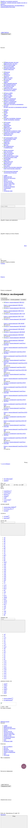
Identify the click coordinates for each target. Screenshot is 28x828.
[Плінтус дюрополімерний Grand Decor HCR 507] (15, 408)
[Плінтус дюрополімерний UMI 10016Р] (15, 319)
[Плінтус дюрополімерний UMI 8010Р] (15, 337)
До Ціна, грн (17, 484)
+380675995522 (5, 32)
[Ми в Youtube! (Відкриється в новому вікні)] (12, 19)
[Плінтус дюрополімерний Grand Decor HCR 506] (15, 392)
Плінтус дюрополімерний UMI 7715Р (14, 316)
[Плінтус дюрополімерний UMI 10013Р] (15, 326)
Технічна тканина (8, 182)
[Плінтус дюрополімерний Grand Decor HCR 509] (15, 442)
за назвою (23, 299)
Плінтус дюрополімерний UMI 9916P (14, 334)
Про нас (3, 5)
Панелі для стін (8, 181)
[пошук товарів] (13, 199)
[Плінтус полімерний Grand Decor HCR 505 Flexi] (15, 383)
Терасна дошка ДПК (9, 184)
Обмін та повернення (9, 752)
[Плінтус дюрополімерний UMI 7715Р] (15, 313)
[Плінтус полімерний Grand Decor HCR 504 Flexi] (15, 368)
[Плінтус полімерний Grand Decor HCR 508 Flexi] (15, 434)
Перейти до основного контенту (9, 1)
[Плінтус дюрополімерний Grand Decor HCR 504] (15, 361)
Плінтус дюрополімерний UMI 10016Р (14, 323)
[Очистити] (13, 529)
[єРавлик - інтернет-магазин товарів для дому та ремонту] (8, 705)
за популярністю (5, 299)
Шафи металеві (8, 176)
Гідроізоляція (7, 188)
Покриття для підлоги (9, 178)
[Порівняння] (13, 213)
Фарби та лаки (7, 185)
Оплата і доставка (14, 5)
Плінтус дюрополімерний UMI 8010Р (14, 340)
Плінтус (6, 179)
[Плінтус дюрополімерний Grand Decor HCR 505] (15, 375)
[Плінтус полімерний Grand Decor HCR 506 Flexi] (15, 400)
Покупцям (12, 7)
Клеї (5, 189)
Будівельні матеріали (9, 186)
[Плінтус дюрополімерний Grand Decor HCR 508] (15, 425)
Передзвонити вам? (5, 34)
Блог (8, 7)
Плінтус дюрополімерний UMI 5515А (14, 310)
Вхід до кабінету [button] (8, 746)
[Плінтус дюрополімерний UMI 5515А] (15, 308)
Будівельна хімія (8, 191)
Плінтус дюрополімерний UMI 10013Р (14, 329)
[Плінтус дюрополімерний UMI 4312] (15, 302)
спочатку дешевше (15, 299)
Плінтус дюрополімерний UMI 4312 (13, 305)
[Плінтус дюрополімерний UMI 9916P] (15, 332)
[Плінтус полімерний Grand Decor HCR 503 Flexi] (15, 352)
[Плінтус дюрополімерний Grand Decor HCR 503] (15, 344)
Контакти (7, 5)
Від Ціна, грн (4, 484)
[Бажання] (14, 227)
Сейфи (5, 175)
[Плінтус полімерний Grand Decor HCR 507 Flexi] (15, 417)
